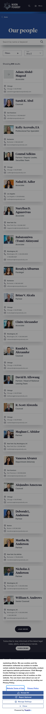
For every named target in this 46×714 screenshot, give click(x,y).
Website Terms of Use (15, 688)
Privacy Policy (33, 688)
